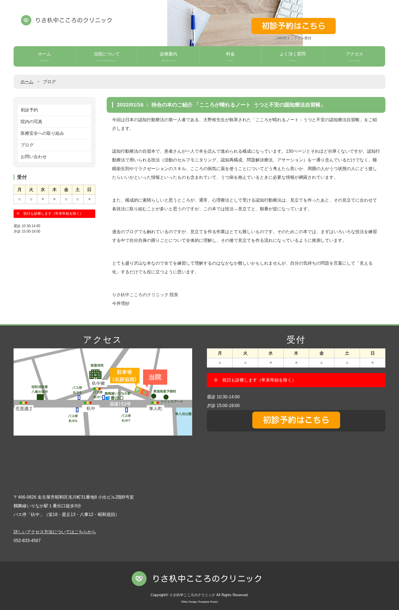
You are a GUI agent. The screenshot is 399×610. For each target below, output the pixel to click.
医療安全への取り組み (42, 133)
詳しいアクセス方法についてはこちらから (55, 532)
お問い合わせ (34, 156)
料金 (230, 57)
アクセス (354, 57)
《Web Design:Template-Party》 (199, 601)
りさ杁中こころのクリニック (192, 595)
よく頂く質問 (293, 57)
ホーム (44, 57)
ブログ (27, 145)
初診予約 (29, 110)
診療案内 (168, 57)
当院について (107, 57)
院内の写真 (31, 121)
